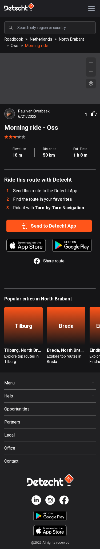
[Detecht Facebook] (64, 501)
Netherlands (41, 39)
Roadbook (13, 39)
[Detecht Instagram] (50, 501)
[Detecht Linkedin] (36, 501)
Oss (14, 45)
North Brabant (71, 39)
